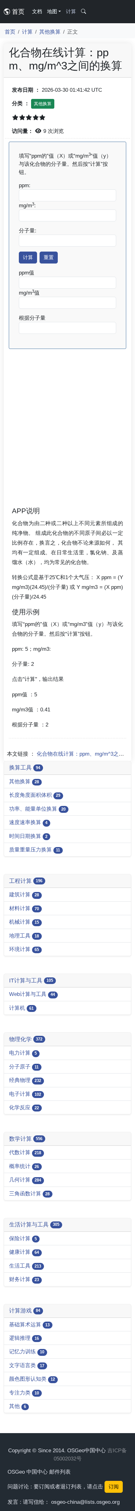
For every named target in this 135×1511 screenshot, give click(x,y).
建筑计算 (24, 894)
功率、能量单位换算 (37, 809)
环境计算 (24, 949)
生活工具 (25, 1266)
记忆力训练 (26, 1351)
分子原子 (24, 1066)
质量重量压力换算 (34, 849)
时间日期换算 (28, 836)
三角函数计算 (29, 1193)
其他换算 (50, 32)
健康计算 (24, 1252)
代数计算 (25, 1152)
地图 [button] (52, 11)
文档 (37, 11)
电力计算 (23, 1053)
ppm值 (26, 272)
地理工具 (24, 935)
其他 (17, 1406)
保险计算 (23, 1238)
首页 (17, 11)
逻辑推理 (24, 1338)
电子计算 (25, 1094)
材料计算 (24, 908)
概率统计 (24, 1166)
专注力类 (24, 1392)
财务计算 (24, 1279)
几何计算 (25, 1180)
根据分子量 (32, 318)
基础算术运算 (29, 1324)
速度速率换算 (28, 822)
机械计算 (24, 922)
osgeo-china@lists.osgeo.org (85, 1502)
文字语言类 (26, 1365)
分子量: (27, 230)
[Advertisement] (67, 436)
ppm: (24, 185)
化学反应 (24, 1107)
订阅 (114, 1486)
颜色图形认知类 (32, 1379)
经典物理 (25, 1080)
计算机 (21, 1008)
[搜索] (83, 11)
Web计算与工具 (32, 994)
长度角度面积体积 (34, 795)
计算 (71, 11)
